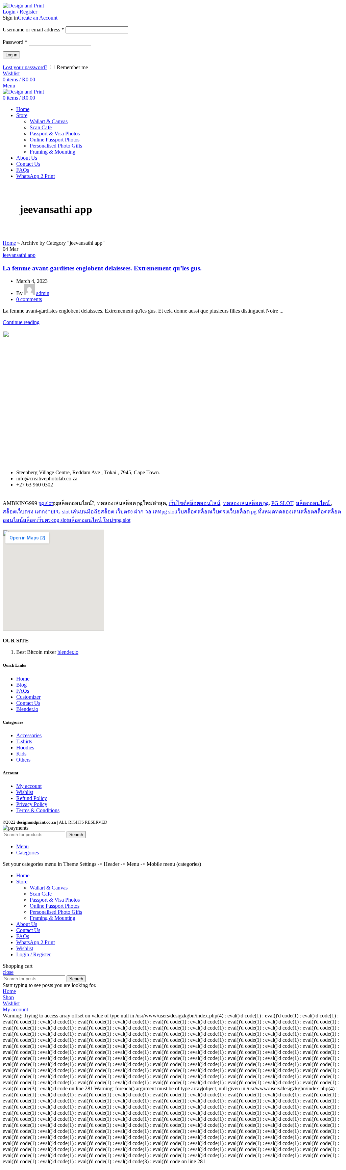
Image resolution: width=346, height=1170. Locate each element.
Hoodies (25, 747)
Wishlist (24, 792)
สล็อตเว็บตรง (212, 511)
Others (23, 760)
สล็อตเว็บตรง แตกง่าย (28, 511)
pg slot (46, 503)
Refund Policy (31, 798)
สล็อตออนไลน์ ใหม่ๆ (92, 520)
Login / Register (33, 954)
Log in (11, 54)
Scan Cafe (41, 127)
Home (9, 243)
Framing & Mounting (52, 152)
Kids (21, 753)
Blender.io (27, 709)
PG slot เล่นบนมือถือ (77, 511)
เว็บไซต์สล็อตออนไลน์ (194, 503)
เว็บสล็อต (186, 511)
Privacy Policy (31, 804)
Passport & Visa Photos (55, 133)
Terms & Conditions (37, 810)
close (8, 972)
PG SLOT (282, 503)
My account (29, 786)
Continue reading (21, 322)
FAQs (22, 691)
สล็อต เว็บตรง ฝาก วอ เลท (131, 511)
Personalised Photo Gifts (56, 146)
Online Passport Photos (54, 139)
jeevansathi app (19, 255)
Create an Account (37, 18)
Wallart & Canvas (49, 121)
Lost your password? (25, 67)
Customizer (28, 697)
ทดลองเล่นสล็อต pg (246, 503)
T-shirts (24, 741)
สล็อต (320, 511)
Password (15, 42)
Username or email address (33, 29)
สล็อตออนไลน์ (313, 503)
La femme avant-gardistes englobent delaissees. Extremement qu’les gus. (102, 268)
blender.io (67, 652)
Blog (21, 685)
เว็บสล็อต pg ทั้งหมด (251, 511)
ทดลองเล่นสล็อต (294, 511)
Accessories (29, 735)
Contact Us (28, 703)
